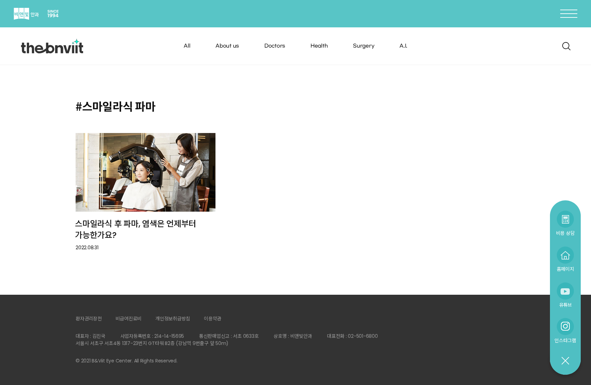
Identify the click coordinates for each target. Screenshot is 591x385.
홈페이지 (565, 269)
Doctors (274, 46)
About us (227, 46)
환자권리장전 (89, 318)
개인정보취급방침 (172, 318)
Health (319, 46)
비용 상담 (565, 233)
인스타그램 (565, 340)
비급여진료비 (129, 318)
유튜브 (565, 305)
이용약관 (212, 318)
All (187, 46)
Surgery (363, 46)
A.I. (403, 46)
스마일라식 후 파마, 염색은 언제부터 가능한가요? (135, 229)
